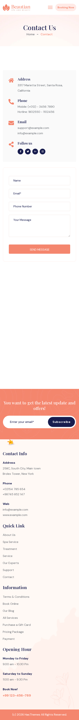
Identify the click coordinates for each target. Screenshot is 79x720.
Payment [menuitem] (9, 639)
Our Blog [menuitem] (8, 611)
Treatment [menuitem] (10, 549)
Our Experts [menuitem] (11, 563)
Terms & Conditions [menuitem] (16, 597)
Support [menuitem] (8, 570)
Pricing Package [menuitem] (13, 632)
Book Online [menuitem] (11, 604)
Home (30, 34)
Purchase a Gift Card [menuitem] (17, 625)
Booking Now (66, 7)
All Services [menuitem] (10, 618)
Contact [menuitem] (8, 577)
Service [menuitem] (7, 556)
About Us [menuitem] (9, 535)
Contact (47, 34)
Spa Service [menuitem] (10, 542)
